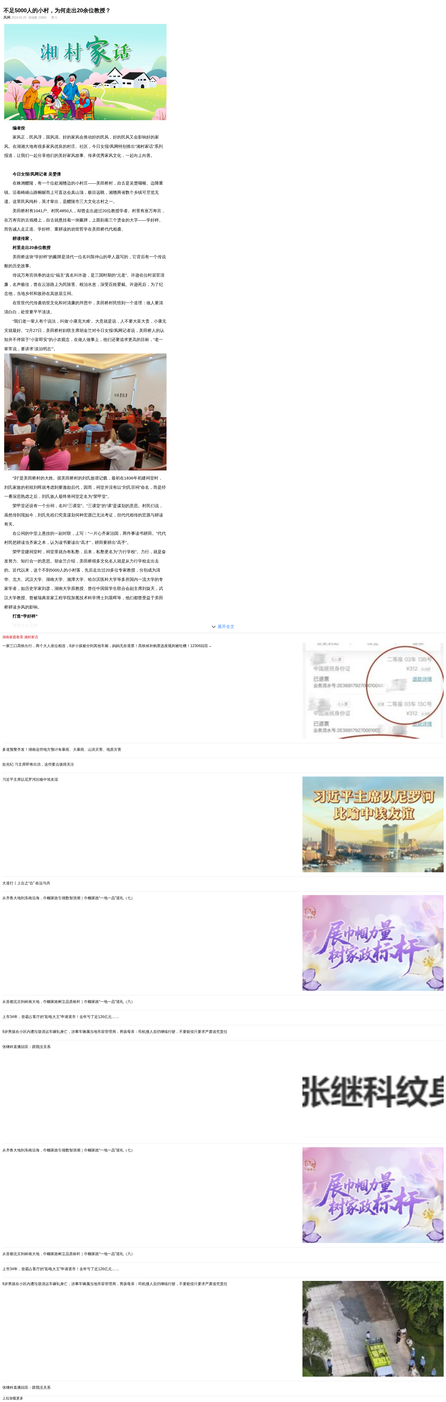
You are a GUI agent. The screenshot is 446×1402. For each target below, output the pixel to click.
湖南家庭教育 (12, 637)
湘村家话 (31, 637)
